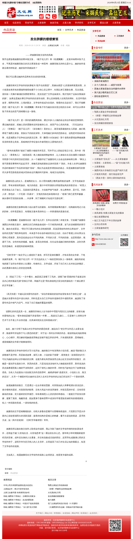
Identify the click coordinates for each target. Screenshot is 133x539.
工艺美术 (120, 36)
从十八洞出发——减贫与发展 (107, 85)
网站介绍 (48, 513)
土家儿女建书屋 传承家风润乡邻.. (17, 493)
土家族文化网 (53, 45)
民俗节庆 (29, 23)
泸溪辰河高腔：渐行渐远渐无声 (108, 174)
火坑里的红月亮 (54, 493)
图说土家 (104, 23)
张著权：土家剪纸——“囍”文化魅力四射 (111, 163)
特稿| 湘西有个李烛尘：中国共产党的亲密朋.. (22, 504)
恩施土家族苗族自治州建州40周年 (109, 89)
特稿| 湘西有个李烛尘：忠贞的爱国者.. (19, 500)
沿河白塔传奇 (100, 224)
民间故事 (101, 41)
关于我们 (39, 513)
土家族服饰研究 (101, 228)
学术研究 (79, 23)
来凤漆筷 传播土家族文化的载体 (109, 213)
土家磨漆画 (99, 167)
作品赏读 (81, 30)
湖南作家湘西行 (101, 81)
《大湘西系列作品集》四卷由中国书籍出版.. (66, 507)
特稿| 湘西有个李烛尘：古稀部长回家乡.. (20, 496)
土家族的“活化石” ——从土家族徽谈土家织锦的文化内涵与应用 (111, 159)
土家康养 (42, 23)
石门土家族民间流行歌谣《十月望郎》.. (64, 504)
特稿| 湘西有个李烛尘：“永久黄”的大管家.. (21, 507)
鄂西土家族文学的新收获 (58, 485)
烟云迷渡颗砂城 (101, 217)
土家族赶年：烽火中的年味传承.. (17, 489)
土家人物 (66, 23)
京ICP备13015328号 (59, 530)
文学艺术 (91, 23)
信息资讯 (17, 23)
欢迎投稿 (66, 513)
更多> (126, 48)
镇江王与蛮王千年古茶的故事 (107, 220)
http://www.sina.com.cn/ (104, 239)
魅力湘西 (51, 500)
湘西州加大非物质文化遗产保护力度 (111, 170)
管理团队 (57, 513)
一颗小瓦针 (99, 209)
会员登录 (93, 513)
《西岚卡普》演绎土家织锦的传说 (109, 178)
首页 (6, 23)
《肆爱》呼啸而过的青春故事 (107, 116)
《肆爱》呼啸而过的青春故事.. (60, 489)
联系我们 (84, 513)
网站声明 (75, 513)
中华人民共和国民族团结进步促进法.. (19, 485)
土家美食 (116, 23)
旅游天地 (54, 23)
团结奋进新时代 (101, 96)
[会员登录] (37, 3)
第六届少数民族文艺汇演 (105, 92)
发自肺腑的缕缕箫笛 (56, 496)
